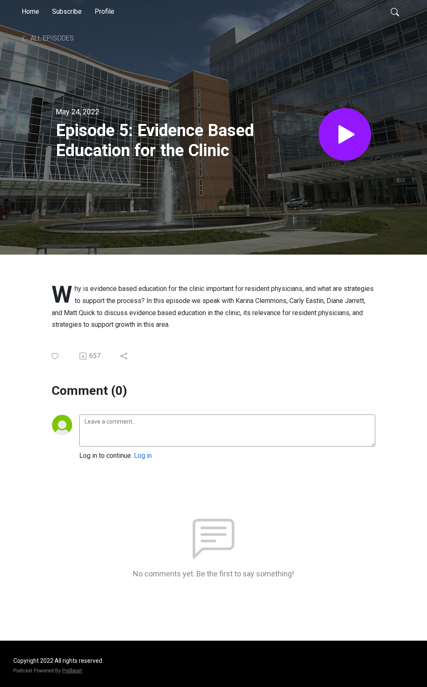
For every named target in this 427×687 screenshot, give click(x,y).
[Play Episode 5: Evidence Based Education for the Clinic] (345, 134)
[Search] (394, 11)
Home (30, 11)
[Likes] (55, 356)
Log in (143, 456)
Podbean (72, 671)
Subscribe (67, 11)
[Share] (124, 356)
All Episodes (51, 38)
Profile (104, 11)
